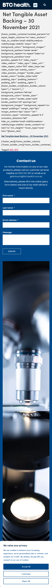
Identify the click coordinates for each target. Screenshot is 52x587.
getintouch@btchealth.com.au (26, 176)
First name (8, 195)
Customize (26, 574)
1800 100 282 (24, 173)
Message (7, 232)
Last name (8, 208)
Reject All (26, 581)
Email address (10, 220)
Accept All (26, 566)
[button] (35, 5)
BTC (16, 149)
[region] (26, 564)
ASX (11, 149)
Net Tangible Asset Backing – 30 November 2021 (24, 135)
